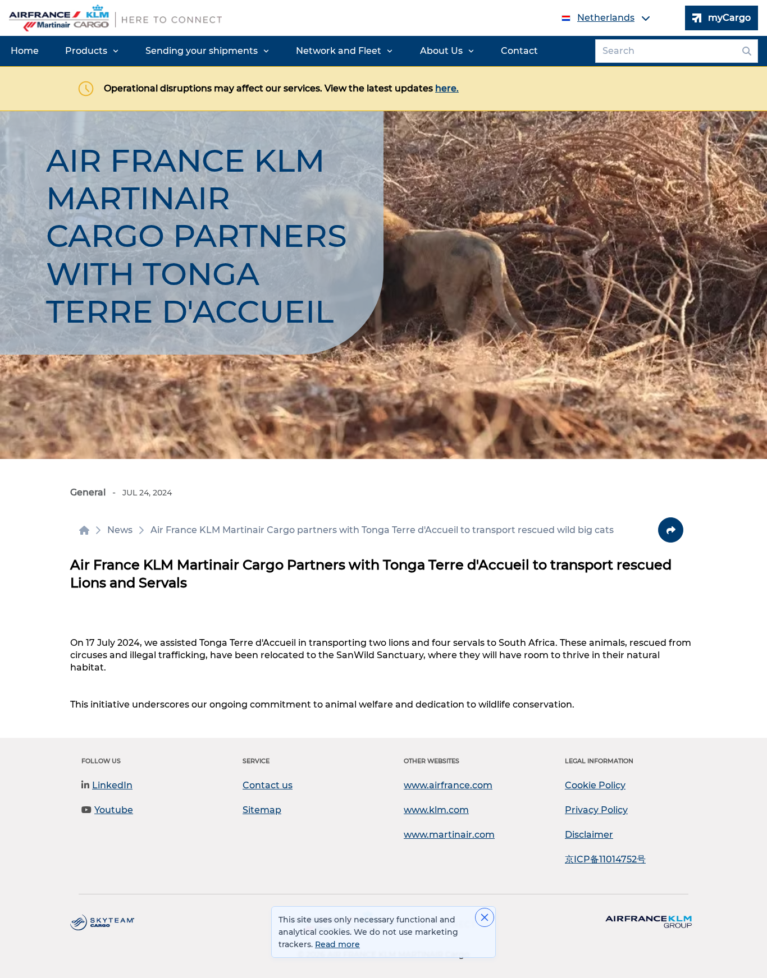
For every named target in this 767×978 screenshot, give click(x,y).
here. (447, 88)
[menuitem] (24, 51)
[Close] (484, 917)
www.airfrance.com (448, 785)
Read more (337, 944)
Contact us (268, 785)
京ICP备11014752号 (605, 859)
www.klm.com (436, 810)
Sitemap (262, 810)
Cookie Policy (595, 785)
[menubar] (274, 51)
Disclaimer (589, 834)
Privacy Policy (596, 810)
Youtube (113, 810)
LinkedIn (112, 785)
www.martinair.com (449, 834)
